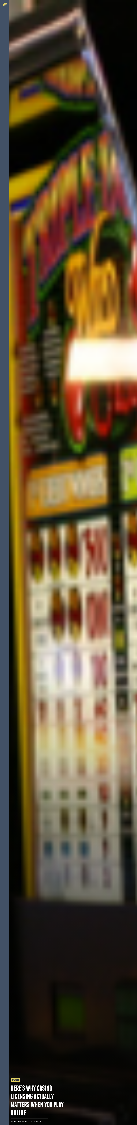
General (15, 1080)
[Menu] (4, 1121)
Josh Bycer (17, 1121)
